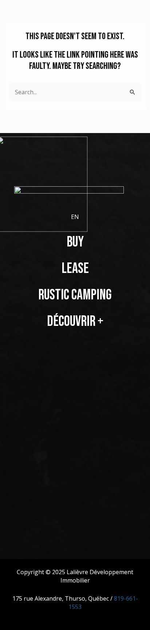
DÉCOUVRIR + (75, 321)
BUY (75, 242)
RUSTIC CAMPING (75, 295)
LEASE (75, 268)
